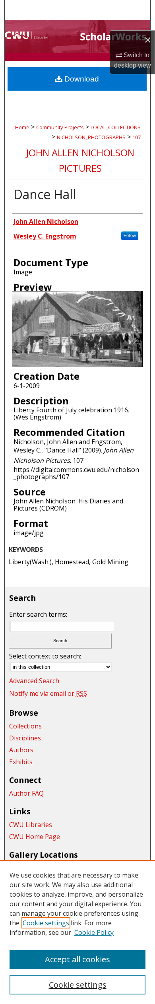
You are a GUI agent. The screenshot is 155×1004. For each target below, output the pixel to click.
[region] (77, 932)
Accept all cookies (77, 959)
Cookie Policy (94, 932)
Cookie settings (46, 923)
